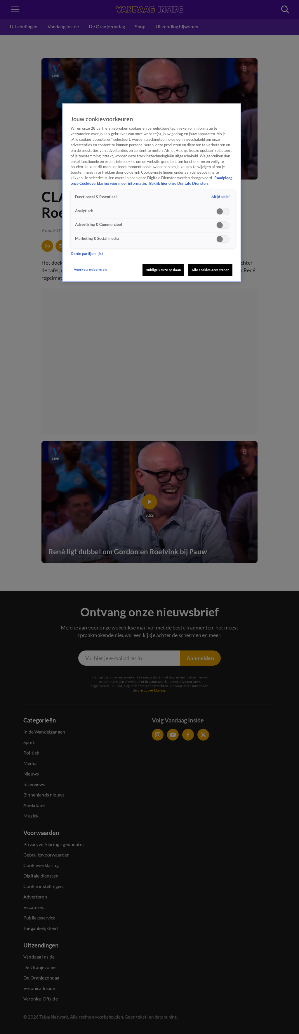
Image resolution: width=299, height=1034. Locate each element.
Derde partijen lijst (87, 254)
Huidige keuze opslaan (163, 270)
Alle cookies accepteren (210, 270)
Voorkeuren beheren (90, 269)
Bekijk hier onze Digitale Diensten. (178, 183)
